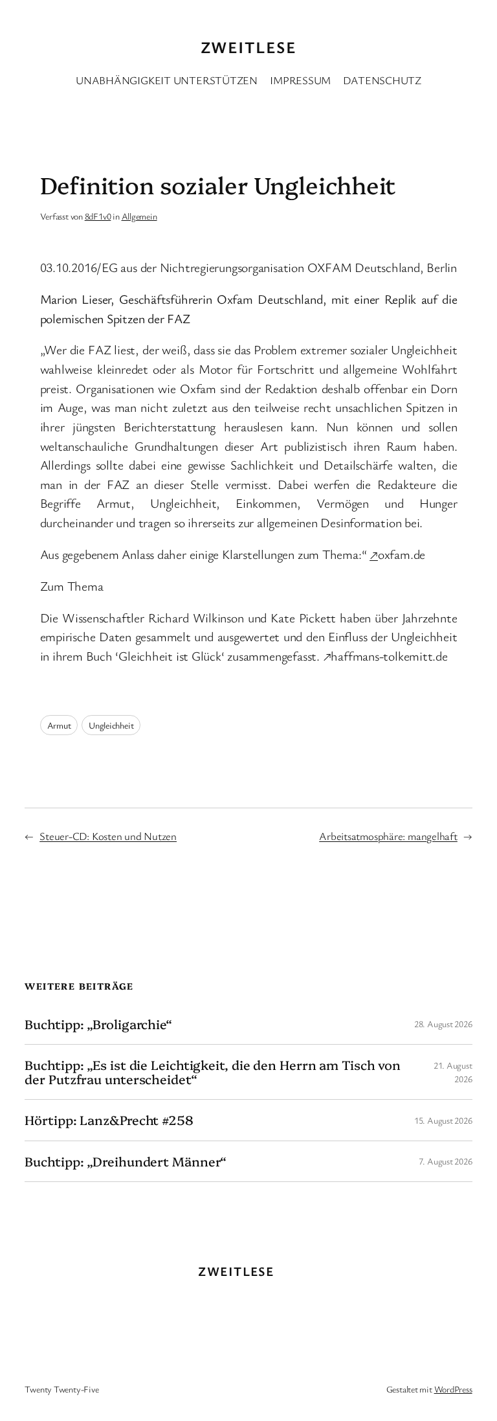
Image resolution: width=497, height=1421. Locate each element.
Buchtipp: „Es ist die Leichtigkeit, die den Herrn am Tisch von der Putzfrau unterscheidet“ (213, 1072)
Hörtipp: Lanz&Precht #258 (109, 1120)
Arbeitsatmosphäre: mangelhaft (388, 835)
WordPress (453, 1389)
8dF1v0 (98, 216)
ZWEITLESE (248, 47)
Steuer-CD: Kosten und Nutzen (108, 835)
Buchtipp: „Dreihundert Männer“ (125, 1161)
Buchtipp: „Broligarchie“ (98, 1024)
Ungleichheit (111, 725)
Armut (59, 725)
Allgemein (139, 216)
